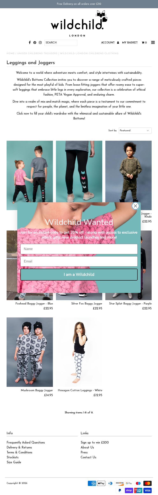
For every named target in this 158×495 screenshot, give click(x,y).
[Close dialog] (135, 205)
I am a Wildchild (79, 274)
